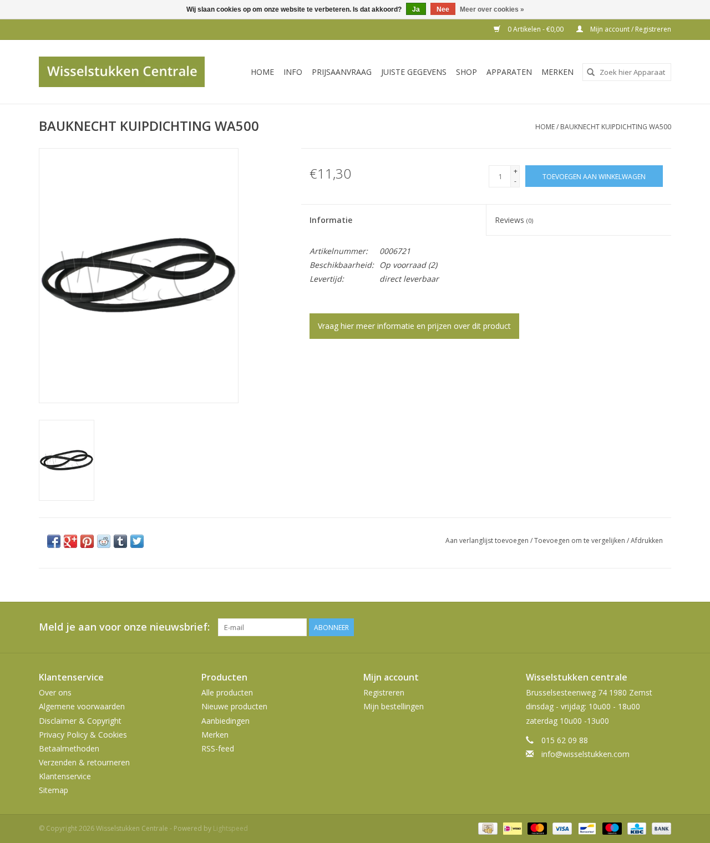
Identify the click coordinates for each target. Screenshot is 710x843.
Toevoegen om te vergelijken (580, 540)
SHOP (466, 72)
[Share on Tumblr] (120, 541)
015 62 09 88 (564, 740)
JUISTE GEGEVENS (414, 72)
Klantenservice (65, 776)
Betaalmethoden (69, 748)
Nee (443, 9)
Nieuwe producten (234, 706)
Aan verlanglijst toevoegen (487, 540)
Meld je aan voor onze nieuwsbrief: (124, 627)
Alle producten (227, 692)
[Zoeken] (590, 72)
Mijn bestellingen (393, 706)
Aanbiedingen (225, 720)
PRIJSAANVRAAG (342, 72)
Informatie (331, 220)
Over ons (55, 692)
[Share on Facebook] (53, 541)
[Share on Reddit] (103, 541)
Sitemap (53, 790)
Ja (416, 9)
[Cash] (486, 827)
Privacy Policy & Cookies (83, 734)
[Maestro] (611, 827)
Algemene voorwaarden (82, 706)
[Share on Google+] (70, 541)
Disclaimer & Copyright (80, 720)
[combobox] (626, 72)
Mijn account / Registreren (630, 29)
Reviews (514, 220)
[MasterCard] (536, 827)
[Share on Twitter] (137, 541)
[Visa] (561, 827)
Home (262, 72)
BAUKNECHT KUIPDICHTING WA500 (615, 126)
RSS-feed (217, 748)
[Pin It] (87, 541)
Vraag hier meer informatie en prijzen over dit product (414, 326)
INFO (292, 72)
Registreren (383, 692)
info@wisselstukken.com (585, 754)
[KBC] (635, 827)
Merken (557, 72)
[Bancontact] (586, 827)
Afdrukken (647, 540)
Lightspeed (230, 828)
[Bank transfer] (659, 827)
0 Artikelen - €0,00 (535, 29)
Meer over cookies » (492, 9)
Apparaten (509, 72)
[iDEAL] (511, 827)
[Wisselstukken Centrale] (128, 72)
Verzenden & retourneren (84, 762)
